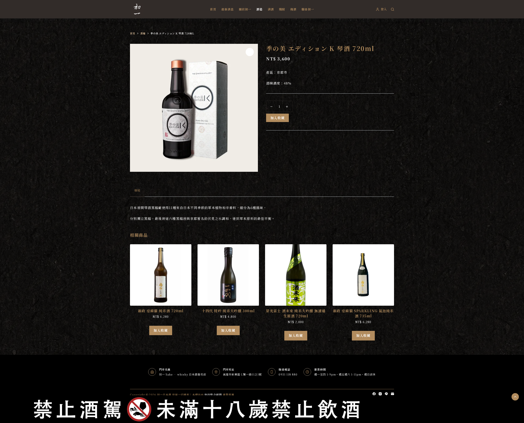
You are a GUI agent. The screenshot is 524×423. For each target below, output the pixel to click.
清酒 (271, 9)
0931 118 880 (288, 374)
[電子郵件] (392, 393)
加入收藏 (277, 117)
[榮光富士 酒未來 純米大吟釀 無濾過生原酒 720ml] (295, 275)
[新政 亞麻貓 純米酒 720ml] (160, 275)
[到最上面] (515, 396)
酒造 (259, 9)
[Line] (386, 393)
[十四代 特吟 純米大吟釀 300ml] (228, 275)
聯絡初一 (308, 9)
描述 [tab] (137, 190)
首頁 (213, 9)
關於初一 (245, 9)
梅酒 (293, 9)
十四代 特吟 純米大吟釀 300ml (228, 310)
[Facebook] (374, 393)
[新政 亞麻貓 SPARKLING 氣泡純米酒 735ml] (363, 275)
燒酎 (282, 9)
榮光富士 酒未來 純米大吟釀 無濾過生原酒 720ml (295, 313)
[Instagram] (380, 393)
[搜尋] (392, 9)
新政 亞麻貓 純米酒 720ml (161, 310)
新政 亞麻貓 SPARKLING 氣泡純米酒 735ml (363, 313)
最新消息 (227, 9)
